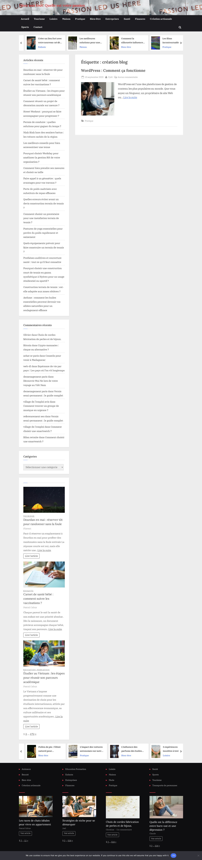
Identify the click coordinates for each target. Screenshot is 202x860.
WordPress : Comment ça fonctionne (113, 70)
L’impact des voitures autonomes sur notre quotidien (88, 749)
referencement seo (34, 416)
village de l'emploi (33, 426)
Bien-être (95, 18)
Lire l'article (31, 556)
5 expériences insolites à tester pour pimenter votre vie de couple (171, 749)
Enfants (39, 47)
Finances (140, 18)
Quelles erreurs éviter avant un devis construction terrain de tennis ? (43, 203)
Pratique (80, 18)
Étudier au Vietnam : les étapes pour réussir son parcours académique (44, 678)
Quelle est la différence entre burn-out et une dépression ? (163, 825)
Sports (25, 26)
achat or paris (31, 355)
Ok (173, 855)
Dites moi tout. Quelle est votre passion (52, 5)
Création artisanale (161, 18)
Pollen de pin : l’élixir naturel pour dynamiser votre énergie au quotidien (46, 749)
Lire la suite (130, 97)
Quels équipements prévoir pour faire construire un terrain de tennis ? (43, 247)
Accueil (25, 18)
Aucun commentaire (128, 77)
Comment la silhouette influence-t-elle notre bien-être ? (129, 41)
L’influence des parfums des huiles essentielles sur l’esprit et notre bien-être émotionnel (129, 749)
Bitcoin (27, 345)
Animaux (26, 769)
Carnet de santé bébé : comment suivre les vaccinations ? (38, 599)
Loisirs (53, 18)
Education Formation (36, 670)
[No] (198, 855)
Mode (111, 780)
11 (25, 840)
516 (69, 840)
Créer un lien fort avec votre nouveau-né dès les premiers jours (47, 41)
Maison (66, 18)
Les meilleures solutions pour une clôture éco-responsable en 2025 (88, 41)
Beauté (25, 774)
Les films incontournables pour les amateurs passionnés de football (171, 41)
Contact (38, 26)
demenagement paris (35, 376)
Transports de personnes (164, 785)
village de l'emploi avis (36, 401)
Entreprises (112, 18)
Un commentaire (124, 829)
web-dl (27, 366)
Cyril (110, 76)
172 (32, 733)
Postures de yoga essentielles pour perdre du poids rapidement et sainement (43, 233)
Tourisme (39, 18)
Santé (127, 18)
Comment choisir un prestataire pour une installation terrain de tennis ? (41, 218)
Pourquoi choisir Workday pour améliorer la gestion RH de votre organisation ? (41, 157)
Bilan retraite (30, 437)
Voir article (25, 833)
